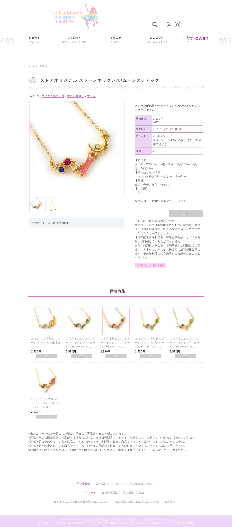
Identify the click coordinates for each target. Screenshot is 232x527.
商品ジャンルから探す (74, 39)
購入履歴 (128, 492)
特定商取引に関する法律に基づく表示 (137, 501)
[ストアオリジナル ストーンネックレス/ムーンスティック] (37, 204)
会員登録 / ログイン (156, 39)
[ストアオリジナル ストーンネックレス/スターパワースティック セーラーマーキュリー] (81, 321)
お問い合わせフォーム (140, 483)
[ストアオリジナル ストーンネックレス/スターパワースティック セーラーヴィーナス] (185, 321)
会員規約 (170, 501)
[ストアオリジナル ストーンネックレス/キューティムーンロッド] (46, 381)
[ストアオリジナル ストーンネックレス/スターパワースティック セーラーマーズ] (116, 321)
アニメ (91, 96)
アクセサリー (75, 96)
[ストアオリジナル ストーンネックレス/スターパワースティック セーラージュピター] (150, 321)
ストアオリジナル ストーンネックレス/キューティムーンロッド (46, 403)
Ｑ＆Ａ (118, 483)
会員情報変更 (110, 492)
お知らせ (34, 39)
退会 (142, 492)
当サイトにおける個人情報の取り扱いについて (81, 501)
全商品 (43, 66)
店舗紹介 (116, 39)
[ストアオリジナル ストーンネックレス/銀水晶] (46, 321)
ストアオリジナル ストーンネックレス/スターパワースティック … (80, 342)
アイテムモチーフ (53, 96)
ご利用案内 (102, 483)
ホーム (31, 66)
